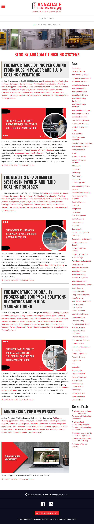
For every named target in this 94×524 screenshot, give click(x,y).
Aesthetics (76, 169)
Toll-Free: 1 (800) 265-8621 (48, 24)
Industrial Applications (80, 85)
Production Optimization (81, 347)
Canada (75, 189)
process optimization (80, 123)
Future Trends (77, 264)
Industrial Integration (10, 89)
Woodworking (77, 400)
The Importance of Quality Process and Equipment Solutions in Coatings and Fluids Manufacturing (35, 299)
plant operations (78, 317)
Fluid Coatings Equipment (40, 87)
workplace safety (78, 150)
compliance (76, 209)
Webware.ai (71, 519)
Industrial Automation (59, 87)
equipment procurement (81, 78)
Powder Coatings (78, 327)
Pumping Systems (34, 95)
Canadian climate (78, 71)
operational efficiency (80, 314)
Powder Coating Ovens (46, 89)
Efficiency (75, 236)
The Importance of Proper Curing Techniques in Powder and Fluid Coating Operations (35, 70)
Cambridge (76, 68)
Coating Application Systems (13, 421)
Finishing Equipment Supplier (45, 84)
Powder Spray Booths (43, 92)
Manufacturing (77, 298)
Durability (75, 225)
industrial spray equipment (82, 284)
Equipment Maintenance (81, 239)
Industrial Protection (79, 117)
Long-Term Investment (80, 295)
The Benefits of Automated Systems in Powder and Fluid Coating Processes (30, 182)
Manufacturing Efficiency (81, 301)
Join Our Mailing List (47, 513)
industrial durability (79, 88)
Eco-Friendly (76, 229)
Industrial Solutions (79, 281)
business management (81, 186)
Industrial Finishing (79, 274)
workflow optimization (80, 146)
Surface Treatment (79, 377)
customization (77, 222)
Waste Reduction (78, 396)
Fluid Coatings (22, 87)
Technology (76, 390)
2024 (74, 153)
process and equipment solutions (29, 153)
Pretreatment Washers (23, 429)
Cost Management (79, 215)
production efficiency (80, 127)
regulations (76, 360)
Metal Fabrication (78, 311)
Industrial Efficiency (79, 91)
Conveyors (14, 84)
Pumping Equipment (17, 95)
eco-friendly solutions (80, 232)
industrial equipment (80, 95)
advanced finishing (79, 156)
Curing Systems (26, 84)
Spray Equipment (61, 95)
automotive (76, 179)
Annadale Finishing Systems (42, 150)
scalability (76, 367)
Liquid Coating (77, 288)
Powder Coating (78, 321)
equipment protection (80, 81)
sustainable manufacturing (82, 143)
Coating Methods (78, 202)
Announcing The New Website (30, 412)
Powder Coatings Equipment (21, 92)
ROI (73, 364)
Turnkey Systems (8, 98)
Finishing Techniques (80, 254)
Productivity (76, 350)
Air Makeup (46, 81)
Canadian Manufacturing (81, 193)
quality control (77, 134)
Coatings (75, 205)
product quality (78, 343)
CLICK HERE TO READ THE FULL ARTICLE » (17, 165)
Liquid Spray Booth (27, 89)
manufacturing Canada (80, 120)
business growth (78, 182)
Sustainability (77, 380)
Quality (74, 130)
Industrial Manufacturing (81, 110)
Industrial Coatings (79, 271)
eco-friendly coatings (80, 75)
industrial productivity (80, 113)
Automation (76, 176)
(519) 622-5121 (48, 18)
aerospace (76, 166)
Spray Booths (47, 95)
